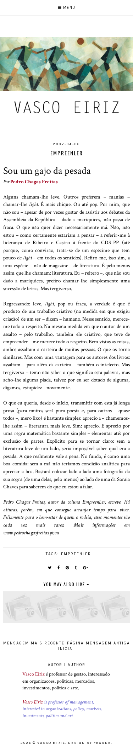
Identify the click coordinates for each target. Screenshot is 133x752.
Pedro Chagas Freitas (34, 181)
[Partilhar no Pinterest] (68, 568)
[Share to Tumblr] (76, 568)
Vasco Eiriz (33, 674)
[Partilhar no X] (50, 568)
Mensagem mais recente (34, 643)
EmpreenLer (76, 554)
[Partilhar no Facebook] (58, 568)
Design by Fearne (89, 743)
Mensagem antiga (108, 643)
